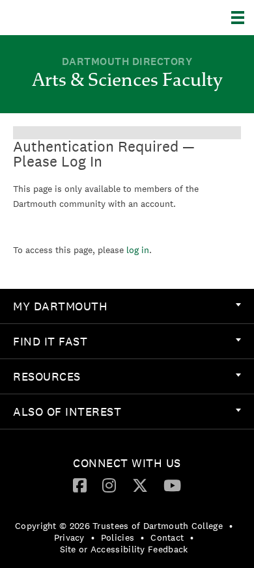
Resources (47, 376)
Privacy (69, 537)
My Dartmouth (60, 306)
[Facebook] (80, 485)
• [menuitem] (231, 526)
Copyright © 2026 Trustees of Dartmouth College (119, 526)
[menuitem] (127, 306)
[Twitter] (140, 485)
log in (137, 250)
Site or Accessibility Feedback (124, 549)
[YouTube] (172, 485)
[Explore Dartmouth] (242, 17)
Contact (167, 537)
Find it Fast (50, 341)
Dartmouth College (76, 17)
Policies (117, 537)
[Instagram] (109, 485)
